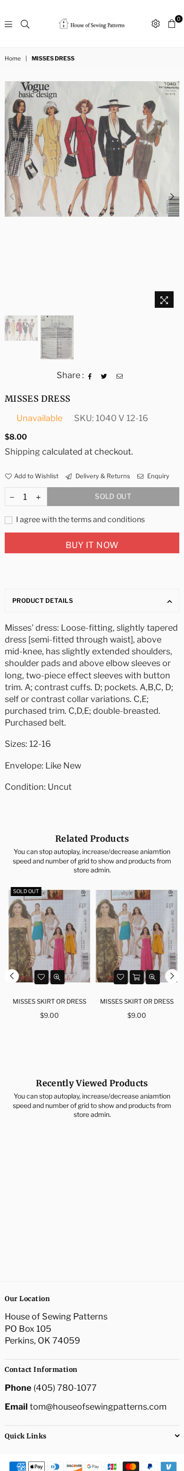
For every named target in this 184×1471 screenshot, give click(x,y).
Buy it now (92, 545)
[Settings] (155, 24)
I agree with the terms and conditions (80, 519)
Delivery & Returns (102, 476)
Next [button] (172, 197)
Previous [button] (12, 197)
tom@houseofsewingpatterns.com (98, 1407)
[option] (92, 149)
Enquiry (157, 476)
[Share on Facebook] (90, 375)
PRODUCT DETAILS (42, 600)
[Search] (25, 24)
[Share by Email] (119, 375)
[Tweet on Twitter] (104, 375)
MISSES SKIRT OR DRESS (48, 1001)
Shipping (22, 452)
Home (13, 58)
